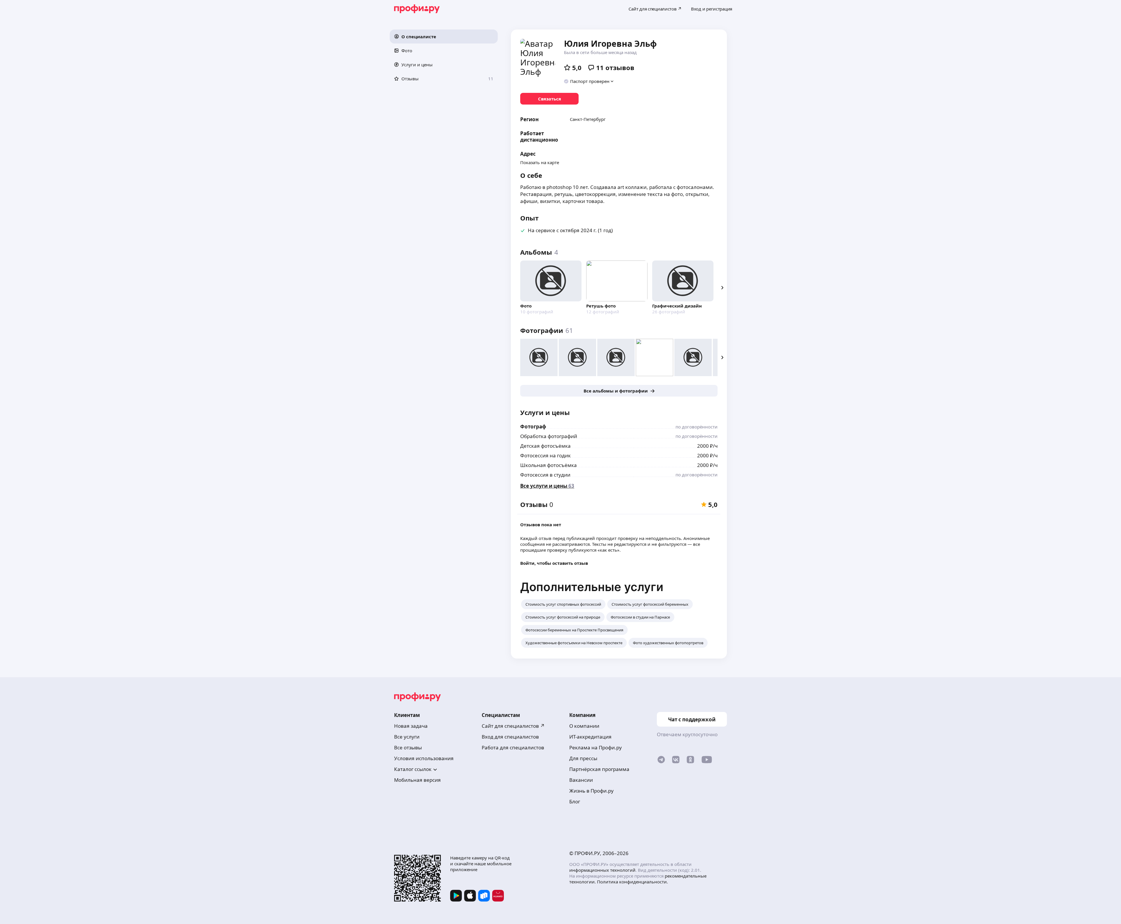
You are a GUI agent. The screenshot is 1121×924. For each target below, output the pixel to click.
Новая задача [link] (411, 725)
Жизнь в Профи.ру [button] (591, 790)
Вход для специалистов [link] (510, 736)
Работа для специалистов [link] (513, 747)
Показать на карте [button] (539, 162)
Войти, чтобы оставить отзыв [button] (554, 563)
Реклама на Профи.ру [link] (595, 747)
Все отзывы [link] (408, 747)
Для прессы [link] (583, 758)
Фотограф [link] (533, 426)
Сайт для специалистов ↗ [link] (513, 725)
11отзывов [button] (615, 67)
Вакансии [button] (581, 780)
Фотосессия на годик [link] (545, 455)
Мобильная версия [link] (417, 780)
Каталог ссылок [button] (412, 769)
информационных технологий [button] (602, 870)
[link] (549, 99)
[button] (444, 36)
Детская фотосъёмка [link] (545, 445)
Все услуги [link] (406, 736)
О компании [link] (584, 725)
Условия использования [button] (424, 758)
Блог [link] (574, 801)
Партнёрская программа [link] (599, 769)
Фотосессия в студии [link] (545, 474)
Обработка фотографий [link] (548, 436)
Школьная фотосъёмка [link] (548, 465)
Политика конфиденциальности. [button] (632, 882)
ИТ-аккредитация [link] (590, 736)
